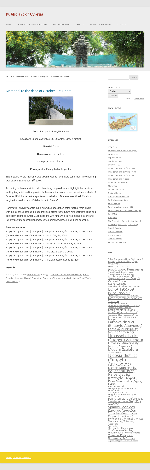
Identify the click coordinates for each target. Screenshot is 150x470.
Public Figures (114, 203)
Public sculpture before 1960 (120, 207)
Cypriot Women (115, 161)
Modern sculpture (116, 189)
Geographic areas (61, 24)
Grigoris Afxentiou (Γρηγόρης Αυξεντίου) (123, 295)
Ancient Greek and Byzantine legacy (121, 274)
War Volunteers (115, 238)
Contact (122, 24)
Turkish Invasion (115, 231)
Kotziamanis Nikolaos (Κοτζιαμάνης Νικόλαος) (123, 311)
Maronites (112, 186)
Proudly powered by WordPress (18, 457)
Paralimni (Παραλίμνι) (117, 386)
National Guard (114, 193)
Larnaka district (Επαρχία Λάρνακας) (125, 323)
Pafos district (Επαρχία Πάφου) (122, 376)
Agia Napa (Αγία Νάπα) (131, 259)
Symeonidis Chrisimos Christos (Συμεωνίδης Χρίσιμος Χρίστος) (125, 421)
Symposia (112, 217)
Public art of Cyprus (24, 14)
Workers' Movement (117, 242)
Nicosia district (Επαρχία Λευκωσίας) (66, 274)
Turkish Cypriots (115, 228)
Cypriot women (117, 283)
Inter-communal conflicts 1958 (121, 168)
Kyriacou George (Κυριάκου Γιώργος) (122, 318)
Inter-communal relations (119, 178)
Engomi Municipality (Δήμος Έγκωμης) (124, 286)
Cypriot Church (114, 157)
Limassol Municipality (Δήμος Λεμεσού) (123, 344)
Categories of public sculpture (32, 24)
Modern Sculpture (123, 349)
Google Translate (139, 99)
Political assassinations (118, 200)
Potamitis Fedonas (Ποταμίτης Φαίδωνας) (123, 395)
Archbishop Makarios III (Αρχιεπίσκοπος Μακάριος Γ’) (124, 277)
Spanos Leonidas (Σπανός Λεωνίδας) (123, 409)
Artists (80, 24)
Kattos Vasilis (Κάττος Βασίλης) (119, 308)
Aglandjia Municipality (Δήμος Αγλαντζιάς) (123, 262)
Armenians (112, 154)
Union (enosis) (33, 274)
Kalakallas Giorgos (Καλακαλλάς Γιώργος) (124, 306)
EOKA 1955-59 (114, 164)
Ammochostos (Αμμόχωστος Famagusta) (125, 267)
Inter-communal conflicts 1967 (121, 175)
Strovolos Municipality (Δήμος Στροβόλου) (71, 278)
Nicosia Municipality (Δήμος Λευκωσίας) (122, 369)
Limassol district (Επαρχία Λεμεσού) (125, 337)
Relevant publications (100, 24)
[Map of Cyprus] (122, 130)
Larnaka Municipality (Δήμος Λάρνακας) (123, 330)
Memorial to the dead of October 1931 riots (38, 90)
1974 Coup (112, 147)
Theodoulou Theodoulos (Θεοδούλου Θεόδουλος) (120, 429)
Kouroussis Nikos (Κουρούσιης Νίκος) (123, 315)
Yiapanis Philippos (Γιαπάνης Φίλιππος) (122, 436)
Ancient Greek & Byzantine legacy (122, 150)
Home (8, 24)
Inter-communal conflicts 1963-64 (122, 171)
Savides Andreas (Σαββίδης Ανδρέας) (125, 402)
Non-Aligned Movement (118, 196)
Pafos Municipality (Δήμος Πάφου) (125, 382)
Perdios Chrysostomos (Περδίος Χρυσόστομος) (122, 389)
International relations (118, 182)
